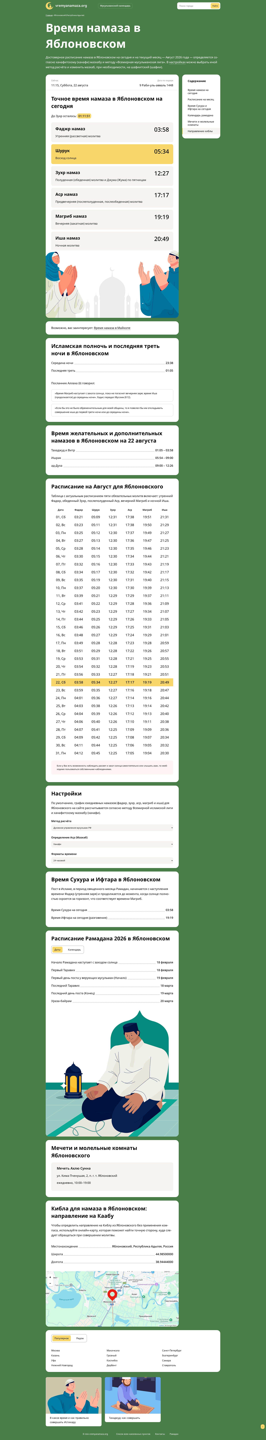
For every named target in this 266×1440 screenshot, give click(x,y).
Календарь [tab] (74, 949)
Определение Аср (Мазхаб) (69, 837)
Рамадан (174, 1434)
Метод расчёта (61, 821)
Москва (55, 1350)
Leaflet (161, 1326)
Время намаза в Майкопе (112, 328)
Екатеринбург (170, 1355)
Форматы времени (64, 854)
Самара (166, 1360)
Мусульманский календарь (115, 5)
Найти (215, 6)
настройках (177, 62)
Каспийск (112, 1360)
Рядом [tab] (80, 1338)
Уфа (53, 1360)
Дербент (112, 1365)
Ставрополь (169, 1365)
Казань (55, 1355)
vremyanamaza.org (71, 5)
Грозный (112, 1355)
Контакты (160, 1434)
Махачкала (113, 1350)
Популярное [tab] (61, 1338)
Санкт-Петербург (171, 1350)
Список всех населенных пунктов (133, 1434)
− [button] (50, 1283)
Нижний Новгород (62, 1365)
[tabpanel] (112, 981)
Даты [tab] (57, 949)
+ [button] (50, 1277)
